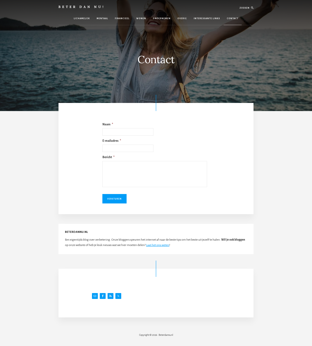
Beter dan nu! (81, 7)
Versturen (114, 199)
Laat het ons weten (157, 245)
